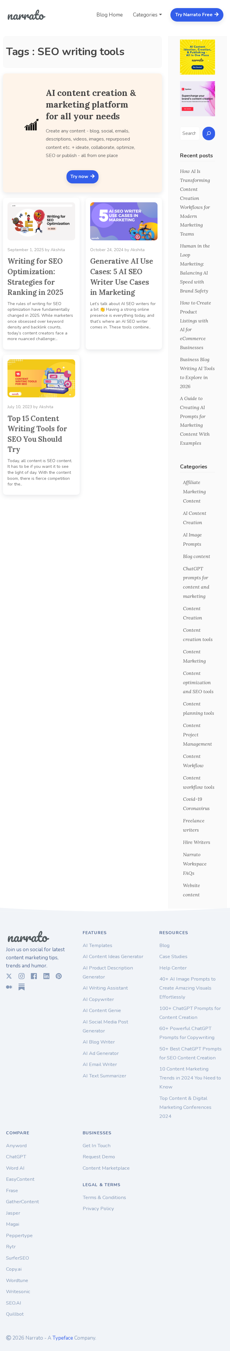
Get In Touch (97, 1145)
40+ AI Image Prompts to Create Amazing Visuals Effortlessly (187, 987)
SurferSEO (17, 1257)
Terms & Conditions (104, 1197)
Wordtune (17, 1280)
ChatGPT (16, 1156)
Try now (80, 176)
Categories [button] (145, 14)
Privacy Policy (98, 1208)
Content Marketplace (106, 1168)
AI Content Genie (102, 1010)
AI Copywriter (98, 999)
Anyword (16, 1145)
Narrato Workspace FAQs (195, 863)
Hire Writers (196, 842)
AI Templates (97, 945)
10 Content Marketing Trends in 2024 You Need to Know (190, 1077)
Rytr (11, 1246)
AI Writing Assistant (105, 987)
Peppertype (19, 1235)
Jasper (13, 1213)
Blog (164, 945)
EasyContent (20, 1179)
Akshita (58, 250)
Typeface (62, 1338)
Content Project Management (197, 734)
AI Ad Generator (101, 1053)
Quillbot (15, 1314)
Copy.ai (14, 1269)
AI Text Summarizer (104, 1075)
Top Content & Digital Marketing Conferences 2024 (185, 1107)
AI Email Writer (100, 1064)
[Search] (208, 133)
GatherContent (22, 1201)
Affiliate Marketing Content (194, 491)
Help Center (173, 967)
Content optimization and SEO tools (198, 682)
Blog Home (109, 14)
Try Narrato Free (194, 14)
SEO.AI (13, 1302)
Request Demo (99, 1156)
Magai (12, 1224)
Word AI (15, 1168)
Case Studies (173, 956)
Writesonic (18, 1291)
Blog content (196, 556)
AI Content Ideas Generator (113, 956)
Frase (12, 1190)
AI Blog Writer (99, 1041)
